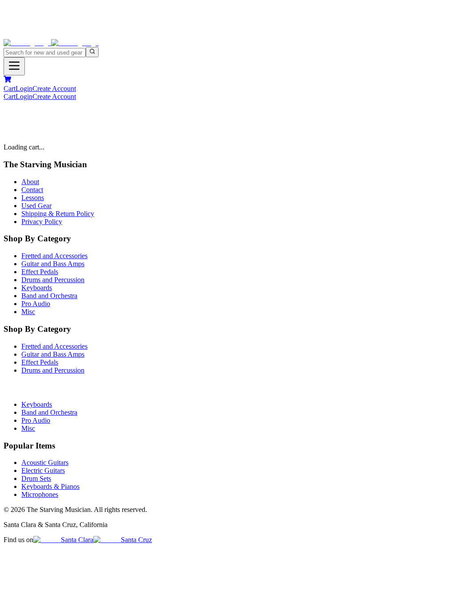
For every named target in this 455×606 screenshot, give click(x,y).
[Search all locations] (92, 52)
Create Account (54, 88)
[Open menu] (14, 66)
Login (24, 88)
